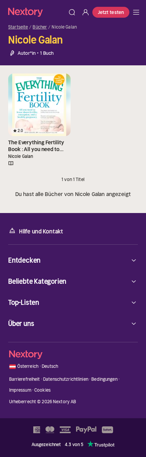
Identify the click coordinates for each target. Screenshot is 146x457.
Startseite (18, 27)
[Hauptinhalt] (136, 12)
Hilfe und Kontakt (41, 231)
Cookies (42, 390)
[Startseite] (36, 12)
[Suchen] (72, 12)
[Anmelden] (85, 12)
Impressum (20, 390)
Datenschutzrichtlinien (65, 379)
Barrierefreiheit (24, 379)
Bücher (40, 27)
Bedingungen (104, 379)
